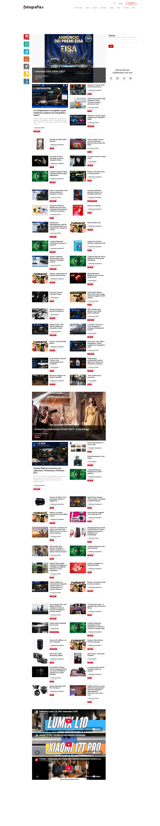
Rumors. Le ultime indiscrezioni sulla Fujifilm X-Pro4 (59, 514)
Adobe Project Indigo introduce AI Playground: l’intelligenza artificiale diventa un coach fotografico (58, 567)
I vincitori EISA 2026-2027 (49, 71)
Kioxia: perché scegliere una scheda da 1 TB (95, 513)
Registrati (131, 3)
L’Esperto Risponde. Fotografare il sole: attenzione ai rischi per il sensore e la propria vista (96, 625)
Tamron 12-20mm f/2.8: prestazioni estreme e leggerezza (58, 499)
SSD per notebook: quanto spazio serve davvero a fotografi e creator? (57, 259)
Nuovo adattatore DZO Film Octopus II (58, 687)
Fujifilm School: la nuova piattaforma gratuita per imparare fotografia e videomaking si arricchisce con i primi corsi (96, 690)
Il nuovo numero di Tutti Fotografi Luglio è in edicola (95, 669)
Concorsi (103, 8)
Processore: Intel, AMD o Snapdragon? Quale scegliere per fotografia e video (96, 344)
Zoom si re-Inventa (94, 206)
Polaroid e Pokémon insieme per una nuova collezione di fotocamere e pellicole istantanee (58, 208)
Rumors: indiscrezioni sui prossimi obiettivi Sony (58, 274)
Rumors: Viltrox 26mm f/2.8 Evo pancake (95, 641)
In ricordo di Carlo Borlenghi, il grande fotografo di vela (56, 158)
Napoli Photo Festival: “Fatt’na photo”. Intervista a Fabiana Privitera (96, 499)
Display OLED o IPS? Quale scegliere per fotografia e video (57, 326)
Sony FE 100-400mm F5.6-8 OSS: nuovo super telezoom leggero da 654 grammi (96, 295)
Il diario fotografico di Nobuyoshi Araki (95, 564)
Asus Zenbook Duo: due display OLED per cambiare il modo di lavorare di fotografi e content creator (58, 608)
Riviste (87, 8)
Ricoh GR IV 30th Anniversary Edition (56, 654)
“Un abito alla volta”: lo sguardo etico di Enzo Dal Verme (96, 606)
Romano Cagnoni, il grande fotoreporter (57, 310)
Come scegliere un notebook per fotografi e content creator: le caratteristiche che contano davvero (58, 585)
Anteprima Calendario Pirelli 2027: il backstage (61, 429)
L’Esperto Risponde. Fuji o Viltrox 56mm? (96, 547)
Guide (118, 8)
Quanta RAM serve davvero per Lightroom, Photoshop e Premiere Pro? (48, 470)
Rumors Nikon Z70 (93, 223)
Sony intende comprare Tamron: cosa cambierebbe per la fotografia (58, 361)
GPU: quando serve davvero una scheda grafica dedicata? (94, 311)
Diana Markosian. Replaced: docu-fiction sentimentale (95, 275)
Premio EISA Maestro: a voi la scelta (95, 443)
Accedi (120, 3)
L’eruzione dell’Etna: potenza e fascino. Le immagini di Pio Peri (94, 192)
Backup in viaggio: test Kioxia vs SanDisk (57, 376)
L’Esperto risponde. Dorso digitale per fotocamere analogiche (96, 258)
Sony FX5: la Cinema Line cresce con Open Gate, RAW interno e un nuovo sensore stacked (58, 530)
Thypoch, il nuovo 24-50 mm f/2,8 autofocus (96, 86)
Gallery (94, 8)
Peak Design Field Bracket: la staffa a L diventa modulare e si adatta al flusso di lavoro (58, 549)
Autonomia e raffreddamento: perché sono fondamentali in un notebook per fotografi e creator (58, 226)
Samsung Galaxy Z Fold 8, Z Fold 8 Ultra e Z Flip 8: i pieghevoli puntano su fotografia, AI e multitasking (96, 531)
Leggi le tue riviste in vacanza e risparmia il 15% (96, 242)
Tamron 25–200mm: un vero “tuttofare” (58, 641)
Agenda (111, 8)
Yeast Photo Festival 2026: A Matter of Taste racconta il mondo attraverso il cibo (96, 101)
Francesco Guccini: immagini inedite (56, 293)
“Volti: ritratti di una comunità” (94, 376)
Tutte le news (78, 8)
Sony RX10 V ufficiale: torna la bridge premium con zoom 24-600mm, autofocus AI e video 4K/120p (58, 670)
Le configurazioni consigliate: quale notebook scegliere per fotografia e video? (49, 112)
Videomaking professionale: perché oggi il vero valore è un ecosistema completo (95, 361)
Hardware (36, 131)
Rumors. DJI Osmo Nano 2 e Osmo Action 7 (96, 172)
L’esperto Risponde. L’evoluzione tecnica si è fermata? (58, 243)
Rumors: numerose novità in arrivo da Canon (96, 583)
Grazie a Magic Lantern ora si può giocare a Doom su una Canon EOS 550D (96, 142)
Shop (133, 8)
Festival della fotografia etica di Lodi (58, 624)
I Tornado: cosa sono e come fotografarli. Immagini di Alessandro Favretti (95, 327)
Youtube (126, 8)
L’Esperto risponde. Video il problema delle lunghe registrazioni (58, 173)
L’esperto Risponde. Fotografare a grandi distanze (94, 471)
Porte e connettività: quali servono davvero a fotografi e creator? (59, 192)
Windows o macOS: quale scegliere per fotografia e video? (96, 117)
